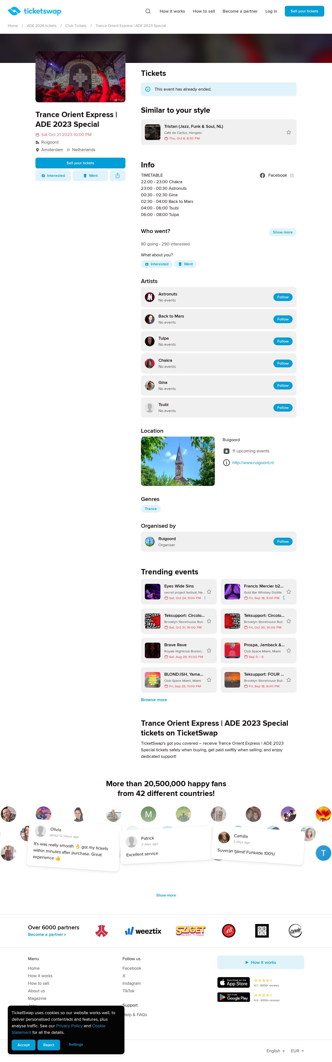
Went (93, 175)
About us (36, 990)
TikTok (128, 990)
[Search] (148, 11)
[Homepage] (34, 11)
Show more (283, 232)
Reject (48, 1045)
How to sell (204, 11)
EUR (295, 1050)
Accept (23, 1045)
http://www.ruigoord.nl (253, 462)
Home (13, 25)
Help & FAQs (134, 1014)
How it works (172, 11)
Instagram (131, 983)
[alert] (66, 1030)
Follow (283, 297)
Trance (151, 508)
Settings (76, 1044)
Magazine (37, 998)
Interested (56, 175)
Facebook (277, 175)
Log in (271, 11)
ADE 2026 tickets (41, 25)
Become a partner (240, 11)
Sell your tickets (304, 11)
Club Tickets (76, 25)
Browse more (154, 699)
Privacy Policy (69, 1025)
